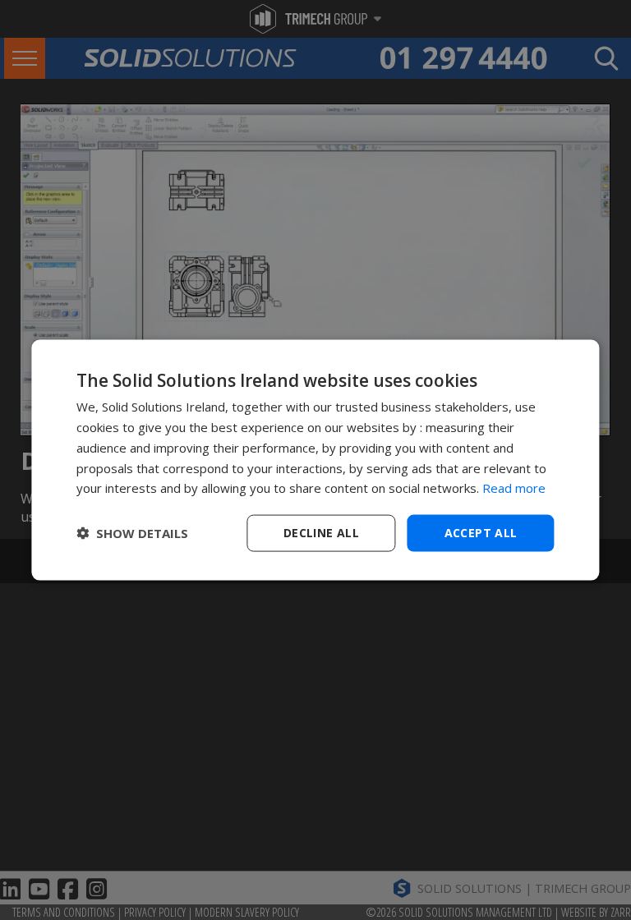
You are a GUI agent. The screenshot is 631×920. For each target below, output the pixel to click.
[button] (132, 533)
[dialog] (315, 460)
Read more (514, 488)
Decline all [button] (321, 532)
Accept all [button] (481, 532)
